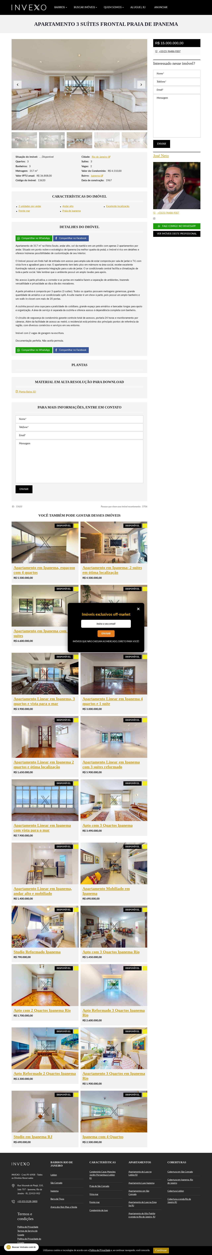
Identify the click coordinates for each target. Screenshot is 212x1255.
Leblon (54, 1175)
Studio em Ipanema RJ (33, 1137)
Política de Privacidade (27, 1227)
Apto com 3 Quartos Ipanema (107, 825)
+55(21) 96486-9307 (170, 51)
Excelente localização (117, 206)
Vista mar (93, 1194)
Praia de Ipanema (71, 211)
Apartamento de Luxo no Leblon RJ (140, 1173)
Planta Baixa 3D (27, 392)
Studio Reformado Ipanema (37, 952)
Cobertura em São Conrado (180, 1172)
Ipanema (96, 176)
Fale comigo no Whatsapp (178, 226)
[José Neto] (176, 185)
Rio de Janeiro (100, 157)
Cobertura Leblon (175, 1191)
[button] (141, 85)
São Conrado (56, 1183)
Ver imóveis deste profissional (177, 234)
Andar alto (68, 206)
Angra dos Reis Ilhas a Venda (64, 1207)
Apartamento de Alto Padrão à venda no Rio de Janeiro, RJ (142, 1215)
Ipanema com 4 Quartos (102, 1137)
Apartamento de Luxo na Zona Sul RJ (143, 1204)
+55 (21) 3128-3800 (27, 1202)
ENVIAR (106, 633)
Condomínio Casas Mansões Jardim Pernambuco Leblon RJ (102, 1175)
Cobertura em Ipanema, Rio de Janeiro (180, 1181)
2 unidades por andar (30, 206)
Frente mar (24, 211)
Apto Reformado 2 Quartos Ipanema (45, 1073)
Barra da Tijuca (57, 1199)
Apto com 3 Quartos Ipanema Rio (111, 952)
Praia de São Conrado (99, 1186)
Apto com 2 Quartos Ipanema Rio (42, 1010)
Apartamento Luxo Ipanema (141, 1183)
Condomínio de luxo (98, 1210)
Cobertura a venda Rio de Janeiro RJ (179, 1201)
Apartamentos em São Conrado (139, 1193)
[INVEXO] (29, 7)
